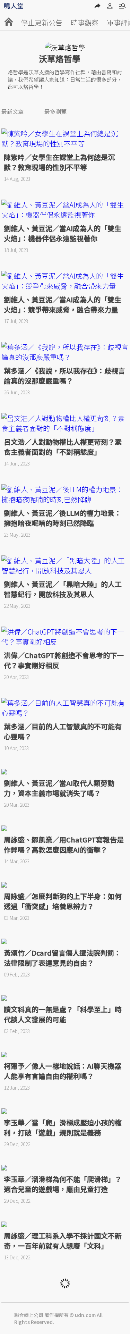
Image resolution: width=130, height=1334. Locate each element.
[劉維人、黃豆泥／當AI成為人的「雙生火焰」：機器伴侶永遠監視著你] (65, 210)
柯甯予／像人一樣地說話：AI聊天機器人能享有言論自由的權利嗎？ (62, 1071)
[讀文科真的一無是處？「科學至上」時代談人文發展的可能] (65, 998)
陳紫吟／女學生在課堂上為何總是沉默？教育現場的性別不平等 (59, 162)
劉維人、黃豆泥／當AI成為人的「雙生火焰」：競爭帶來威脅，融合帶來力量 (62, 304)
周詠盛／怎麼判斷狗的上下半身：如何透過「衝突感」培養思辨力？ (63, 901)
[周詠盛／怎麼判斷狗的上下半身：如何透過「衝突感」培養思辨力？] (65, 885)
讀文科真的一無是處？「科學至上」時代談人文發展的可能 (63, 1014)
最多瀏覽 (55, 111)
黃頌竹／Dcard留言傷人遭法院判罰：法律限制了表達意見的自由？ (62, 958)
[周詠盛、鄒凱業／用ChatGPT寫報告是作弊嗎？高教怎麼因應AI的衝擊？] (65, 828)
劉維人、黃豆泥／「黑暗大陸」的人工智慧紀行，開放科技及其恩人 (63, 589)
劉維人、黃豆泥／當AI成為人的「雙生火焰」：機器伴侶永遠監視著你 (62, 233)
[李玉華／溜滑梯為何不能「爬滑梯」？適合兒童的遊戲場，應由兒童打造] (65, 1168)
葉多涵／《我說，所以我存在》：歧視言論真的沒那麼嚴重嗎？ (64, 376)
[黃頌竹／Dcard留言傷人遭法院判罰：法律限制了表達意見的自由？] (65, 941)
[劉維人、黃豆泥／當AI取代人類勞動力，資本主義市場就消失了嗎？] (65, 771)
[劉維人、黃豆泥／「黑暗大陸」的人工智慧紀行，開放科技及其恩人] (65, 565)
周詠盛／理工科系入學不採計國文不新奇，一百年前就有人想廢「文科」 (63, 1241)
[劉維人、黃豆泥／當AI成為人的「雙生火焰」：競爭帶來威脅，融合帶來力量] (65, 281)
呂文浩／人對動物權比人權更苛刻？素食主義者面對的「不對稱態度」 (63, 447)
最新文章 (12, 111)
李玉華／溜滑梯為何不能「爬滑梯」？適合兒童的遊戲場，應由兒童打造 (63, 1184)
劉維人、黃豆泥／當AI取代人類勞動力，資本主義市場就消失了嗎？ (59, 788)
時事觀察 (84, 22)
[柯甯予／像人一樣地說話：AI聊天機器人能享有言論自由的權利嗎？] (65, 1054)
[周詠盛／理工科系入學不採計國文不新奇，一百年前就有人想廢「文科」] (65, 1224)
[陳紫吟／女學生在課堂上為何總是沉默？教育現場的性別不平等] (65, 138)
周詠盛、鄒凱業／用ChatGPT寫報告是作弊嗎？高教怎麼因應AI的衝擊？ (64, 844)
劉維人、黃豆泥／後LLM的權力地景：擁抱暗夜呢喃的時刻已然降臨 (62, 518)
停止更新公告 (41, 22)
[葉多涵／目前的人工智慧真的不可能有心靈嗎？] (65, 708)
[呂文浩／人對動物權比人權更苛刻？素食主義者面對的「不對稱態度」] (65, 423)
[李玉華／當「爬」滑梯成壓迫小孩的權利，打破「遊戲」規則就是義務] (65, 1111)
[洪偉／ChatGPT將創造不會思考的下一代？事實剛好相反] (65, 637)
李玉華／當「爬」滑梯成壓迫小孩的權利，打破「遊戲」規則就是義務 (63, 1127)
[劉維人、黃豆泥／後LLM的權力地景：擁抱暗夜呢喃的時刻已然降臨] (65, 494)
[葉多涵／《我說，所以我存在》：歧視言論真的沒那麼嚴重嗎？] (65, 352)
